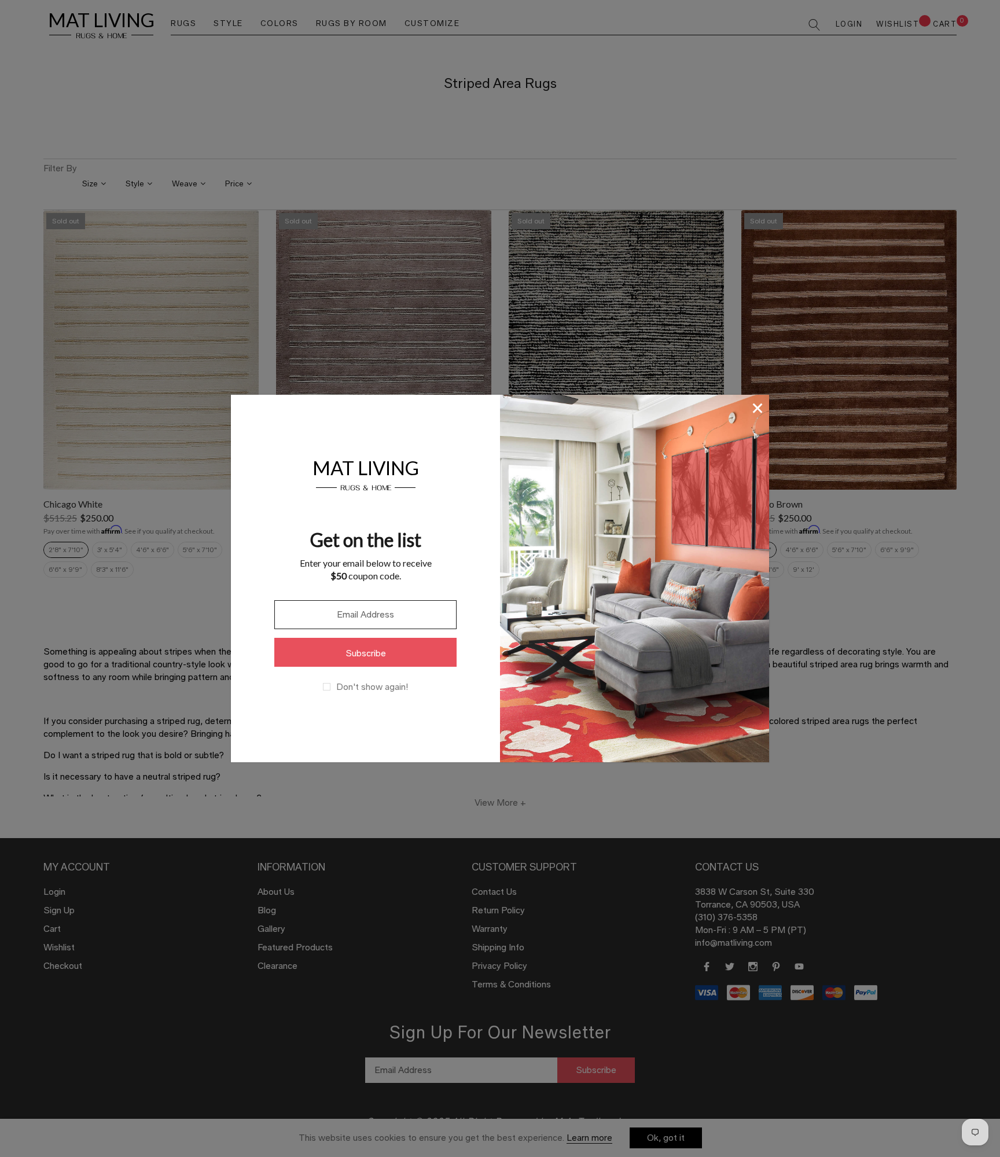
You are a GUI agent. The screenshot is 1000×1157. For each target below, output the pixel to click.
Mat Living (365, 473)
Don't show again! (372, 687)
